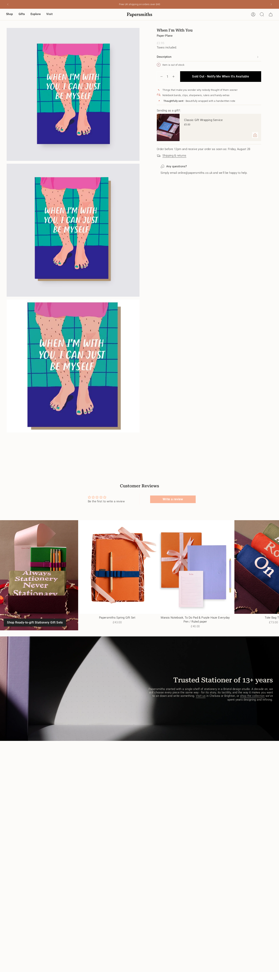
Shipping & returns (174, 155)
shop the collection (252, 696)
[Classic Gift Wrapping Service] (168, 127)
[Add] (255, 135)
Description (164, 56)
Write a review (173, 499)
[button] (9, 14)
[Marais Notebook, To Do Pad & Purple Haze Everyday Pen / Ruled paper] (195, 567)
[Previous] (7, 4)
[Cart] (270, 14)
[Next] (271, 4)
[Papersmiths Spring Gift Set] (117, 567)
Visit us (201, 696)
